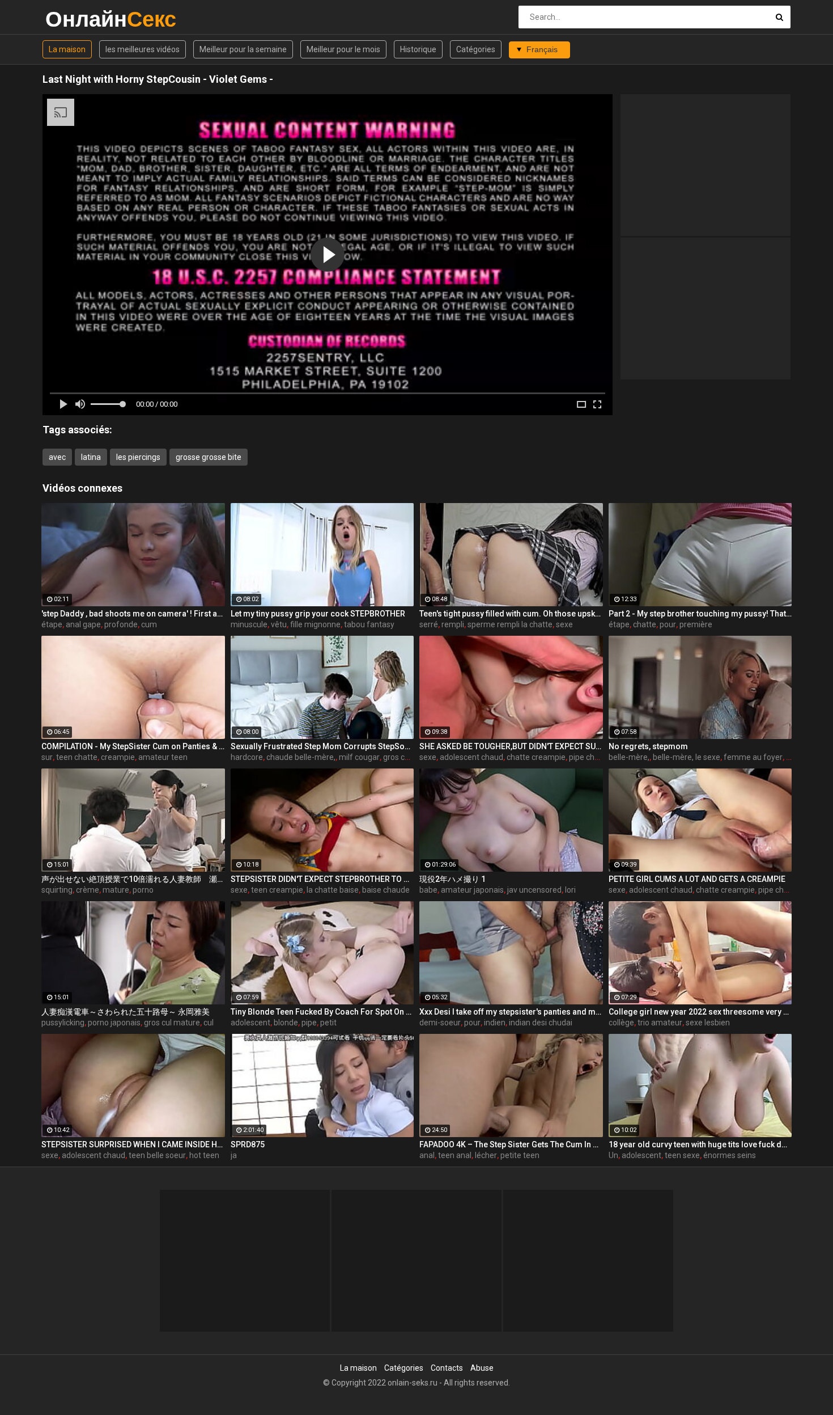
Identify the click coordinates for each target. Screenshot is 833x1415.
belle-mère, (629, 757)
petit (328, 1022)
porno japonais (114, 1022)
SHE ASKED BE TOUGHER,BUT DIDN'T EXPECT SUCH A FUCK (511, 746)
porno (143, 889)
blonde (286, 1022)
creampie (118, 757)
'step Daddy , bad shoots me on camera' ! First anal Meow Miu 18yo (133, 613)
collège (621, 1022)
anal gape (83, 624)
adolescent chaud (471, 757)
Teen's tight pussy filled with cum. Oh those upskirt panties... (511, 613)
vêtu (279, 624)
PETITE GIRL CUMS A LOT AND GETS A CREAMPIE (697, 879)
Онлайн (75, 19)
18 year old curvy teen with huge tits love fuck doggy (700, 1144)
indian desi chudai (540, 1022)
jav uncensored (534, 889)
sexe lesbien (708, 1022)
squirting (57, 889)
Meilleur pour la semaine (243, 49)
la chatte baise (333, 889)
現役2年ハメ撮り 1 (452, 879)
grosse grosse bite (208, 457)
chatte (644, 624)
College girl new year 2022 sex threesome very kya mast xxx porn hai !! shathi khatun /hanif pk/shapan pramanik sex (700, 1011)
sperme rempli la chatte (510, 624)
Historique (418, 49)
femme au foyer (753, 757)
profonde (121, 624)
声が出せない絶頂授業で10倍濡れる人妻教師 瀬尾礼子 (133, 879)
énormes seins (729, 1155)
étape (51, 624)
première (695, 624)
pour (668, 624)
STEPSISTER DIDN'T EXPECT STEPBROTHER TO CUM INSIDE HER (322, 879)
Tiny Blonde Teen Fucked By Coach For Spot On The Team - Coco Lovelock (322, 1011)
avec (57, 457)
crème (87, 889)
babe (428, 889)
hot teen (204, 1155)
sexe (564, 624)
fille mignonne (315, 624)
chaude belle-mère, (300, 757)
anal (427, 1155)
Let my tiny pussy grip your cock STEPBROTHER (318, 613)
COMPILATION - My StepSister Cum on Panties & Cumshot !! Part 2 (133, 746)
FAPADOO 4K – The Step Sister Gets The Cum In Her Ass (511, 1144)
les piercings (138, 457)
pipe (309, 1022)
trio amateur (660, 1022)
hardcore (247, 757)
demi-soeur (440, 1022)
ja (234, 1155)
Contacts (447, 1367)
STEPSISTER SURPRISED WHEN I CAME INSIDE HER (133, 1144)
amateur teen (163, 757)
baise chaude (386, 889)
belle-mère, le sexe (686, 757)
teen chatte (76, 757)
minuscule (249, 624)
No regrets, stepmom (648, 746)
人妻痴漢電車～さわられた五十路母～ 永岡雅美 (125, 1011)
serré (428, 624)
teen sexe (682, 1155)
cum (149, 624)
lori (570, 889)
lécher (486, 1155)
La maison (67, 49)
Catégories (475, 49)
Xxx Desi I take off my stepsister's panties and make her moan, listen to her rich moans (511, 1011)
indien (494, 1022)
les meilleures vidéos (142, 49)
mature (116, 889)
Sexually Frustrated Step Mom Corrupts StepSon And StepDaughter (322, 746)
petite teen (519, 1155)
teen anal (454, 1155)
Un (613, 1155)
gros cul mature (172, 1022)
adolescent (250, 1022)
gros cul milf (405, 757)
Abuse (482, 1367)
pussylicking (62, 1022)
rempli (452, 624)
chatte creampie (536, 757)
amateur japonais (472, 889)
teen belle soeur (157, 1155)
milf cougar (359, 757)
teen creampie (277, 889)
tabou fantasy (369, 624)
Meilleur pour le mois (343, 49)
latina (91, 457)
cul (208, 1022)
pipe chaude (591, 757)
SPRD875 (248, 1144)
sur (47, 757)
